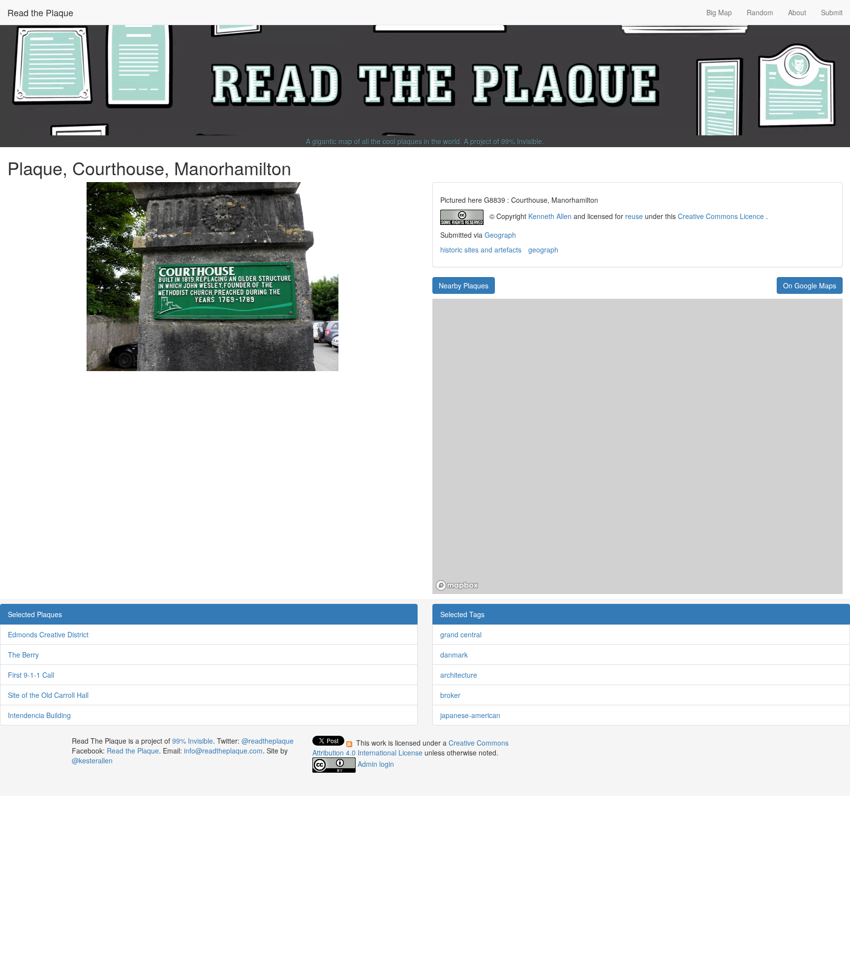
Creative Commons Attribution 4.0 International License (410, 747)
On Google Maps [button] (809, 285)
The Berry (23, 654)
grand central (461, 634)
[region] (637, 446)
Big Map (719, 12)
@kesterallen (92, 760)
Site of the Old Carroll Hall (48, 695)
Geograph (500, 235)
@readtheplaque (268, 741)
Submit (832, 12)
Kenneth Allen (550, 216)
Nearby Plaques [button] (463, 285)
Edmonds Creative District (48, 634)
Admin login (376, 764)
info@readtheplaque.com (223, 750)
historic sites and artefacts (480, 249)
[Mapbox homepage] (457, 585)
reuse (634, 216)
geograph (543, 249)
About (797, 12)
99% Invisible (521, 141)
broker (450, 695)
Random (760, 12)
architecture (458, 675)
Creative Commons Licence (721, 216)
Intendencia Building (39, 715)
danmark (454, 654)
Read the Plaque (40, 12)
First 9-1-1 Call (31, 675)
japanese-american (470, 715)
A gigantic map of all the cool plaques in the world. (384, 141)
